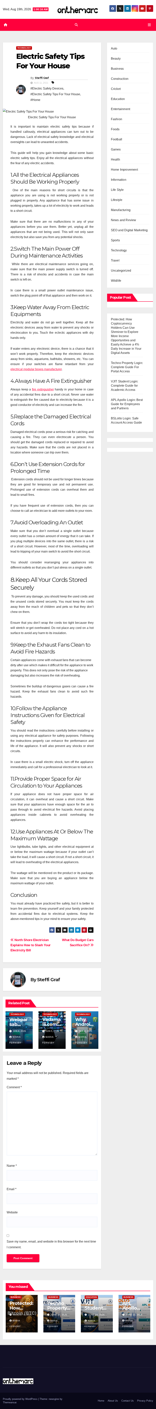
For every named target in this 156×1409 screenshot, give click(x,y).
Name (12, 1165)
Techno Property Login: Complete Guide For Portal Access (127, 367)
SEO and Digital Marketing (129, 230)
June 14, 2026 (96, 1315)
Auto (114, 48)
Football (116, 139)
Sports (115, 240)
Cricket (116, 88)
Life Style (117, 189)
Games (116, 149)
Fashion (116, 119)
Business (117, 68)
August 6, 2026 (22, 1315)
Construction (119, 78)
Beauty (116, 58)
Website (12, 1212)
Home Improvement (124, 169)
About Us (113, 1400)
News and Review (123, 220)
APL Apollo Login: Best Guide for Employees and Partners (127, 404)
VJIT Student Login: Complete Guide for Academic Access (124, 385)
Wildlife (116, 280)
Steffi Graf (42, 78)
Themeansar (9, 1402)
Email (11, 1189)
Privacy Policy (145, 1400)
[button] (76, 24)
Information (118, 179)
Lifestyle (117, 200)
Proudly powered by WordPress (20, 1399)
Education (118, 99)
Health (115, 159)
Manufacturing (121, 210)
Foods (115, 129)
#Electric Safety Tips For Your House (55, 94)
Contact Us (127, 1400)
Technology (24, 48)
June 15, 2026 (59, 1315)
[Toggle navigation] (149, 25)
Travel (115, 260)
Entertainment (120, 109)
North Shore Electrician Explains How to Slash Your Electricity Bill (30, 945)
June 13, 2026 (134, 1315)
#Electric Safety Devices (46, 88)
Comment (14, 1087)
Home (101, 1400)
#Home (35, 100)
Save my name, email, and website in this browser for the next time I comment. (51, 1244)
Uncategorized (121, 270)
